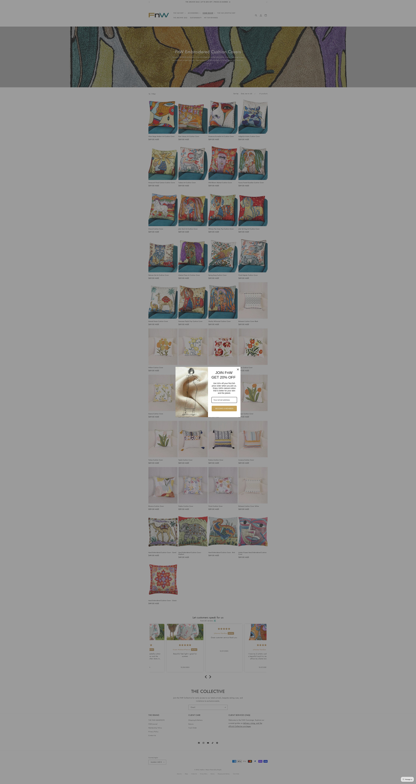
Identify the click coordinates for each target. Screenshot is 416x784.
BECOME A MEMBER (224, 409)
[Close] (237, 369)
